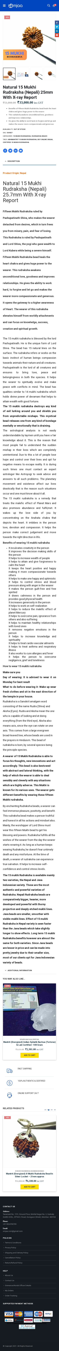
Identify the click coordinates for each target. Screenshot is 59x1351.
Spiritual (35, 1039)
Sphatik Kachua (26, 1039)
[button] (45, 1110)
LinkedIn (15, 150)
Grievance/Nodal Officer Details (18, 1285)
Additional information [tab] (20, 970)
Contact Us (9, 1280)
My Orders (9, 1290)
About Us (9, 1275)
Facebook (5, 150)
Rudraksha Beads (39, 136)
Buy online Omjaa (45, 139)
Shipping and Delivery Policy (16, 1253)
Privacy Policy (10, 1248)
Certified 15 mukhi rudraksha (16, 142)
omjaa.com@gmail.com (13, 1231)
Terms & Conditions (13, 1243)
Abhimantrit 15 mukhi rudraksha (22, 139)
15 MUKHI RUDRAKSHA (22, 136)
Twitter (10, 150)
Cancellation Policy (12, 1258)
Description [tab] (14, 161)
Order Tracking (11, 1296)
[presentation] (6, 40)
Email (20, 150)
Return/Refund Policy (13, 1263)
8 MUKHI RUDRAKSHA (22, 1171)
